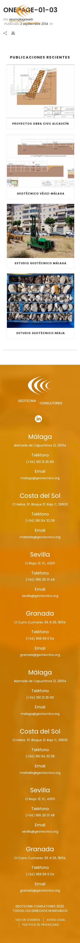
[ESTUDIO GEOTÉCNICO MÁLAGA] (40, 231)
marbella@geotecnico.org (40, 537)
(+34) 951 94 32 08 (40, 520)
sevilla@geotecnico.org (40, 596)
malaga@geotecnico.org (40, 478)
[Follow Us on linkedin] (38, 419)
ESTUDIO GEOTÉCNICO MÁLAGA (40, 263)
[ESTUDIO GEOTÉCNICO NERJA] (40, 301)
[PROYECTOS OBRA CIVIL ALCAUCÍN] (40, 91)
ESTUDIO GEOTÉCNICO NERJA (40, 333)
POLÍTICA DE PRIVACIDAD (40, 925)
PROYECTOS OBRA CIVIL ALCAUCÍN (40, 124)
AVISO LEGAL (56, 920)
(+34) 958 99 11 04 (40, 638)
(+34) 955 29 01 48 (40, 579)
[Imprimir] (15, 33)
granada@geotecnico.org (40, 655)
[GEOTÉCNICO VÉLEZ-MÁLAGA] (40, 161)
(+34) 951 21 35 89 (40, 462)
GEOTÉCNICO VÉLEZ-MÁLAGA (40, 193)
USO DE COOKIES (28, 920)
